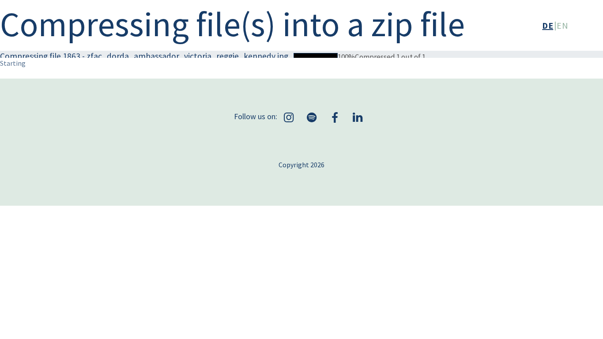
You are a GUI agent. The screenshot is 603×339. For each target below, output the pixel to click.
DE (547, 25)
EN (562, 25)
